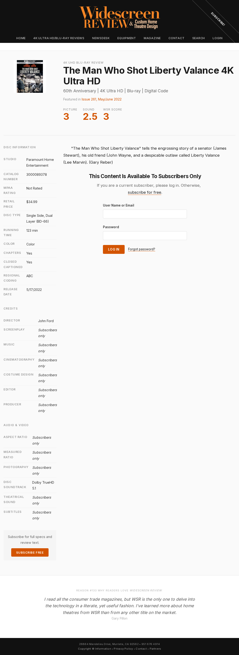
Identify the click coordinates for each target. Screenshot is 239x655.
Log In (114, 249)
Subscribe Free (30, 552)
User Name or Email (118, 205)
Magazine (152, 38)
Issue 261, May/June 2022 (102, 99)
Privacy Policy (123, 648)
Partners (155, 648)
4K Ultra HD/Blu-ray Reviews (58, 38)
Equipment (126, 38)
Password (111, 227)
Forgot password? (141, 249)
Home (21, 38)
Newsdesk (101, 38)
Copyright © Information (94, 648)
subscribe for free (144, 192)
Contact (176, 38)
